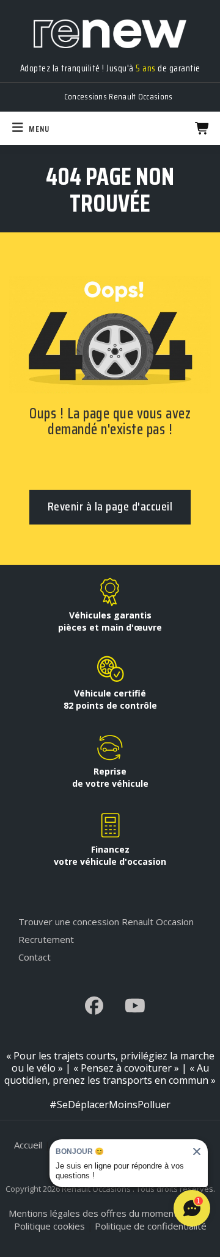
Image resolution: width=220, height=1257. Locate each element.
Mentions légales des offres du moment (93, 1213)
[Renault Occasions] (110, 28)
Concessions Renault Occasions (118, 96)
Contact (34, 957)
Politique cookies (49, 1226)
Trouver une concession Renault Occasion (106, 921)
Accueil (28, 1145)
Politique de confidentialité (151, 1226)
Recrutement (46, 939)
